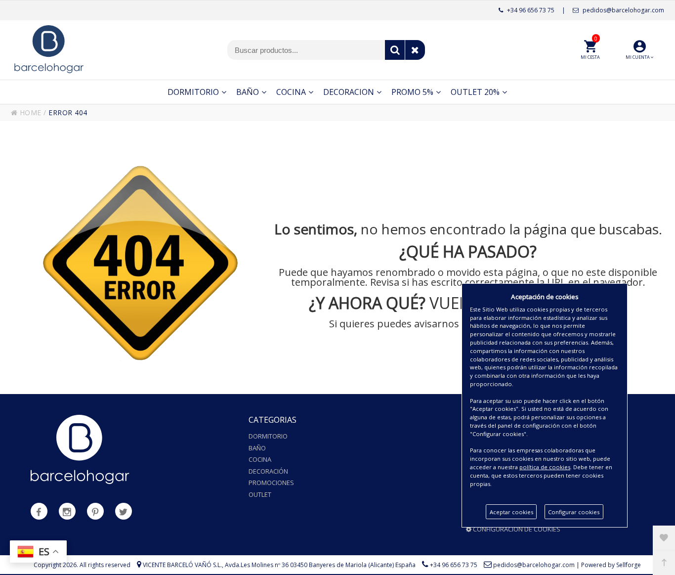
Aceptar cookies (511, 512)
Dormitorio (268, 436)
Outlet (260, 494)
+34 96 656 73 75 (530, 10)
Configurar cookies (573, 512)
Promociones (271, 482)
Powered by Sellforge (611, 565)
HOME (29, 112)
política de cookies (544, 467)
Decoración (268, 471)
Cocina (260, 459)
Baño (257, 447)
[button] (639, 50)
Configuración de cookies (515, 529)
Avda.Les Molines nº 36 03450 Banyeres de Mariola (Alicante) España (320, 565)
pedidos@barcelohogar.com (622, 10)
